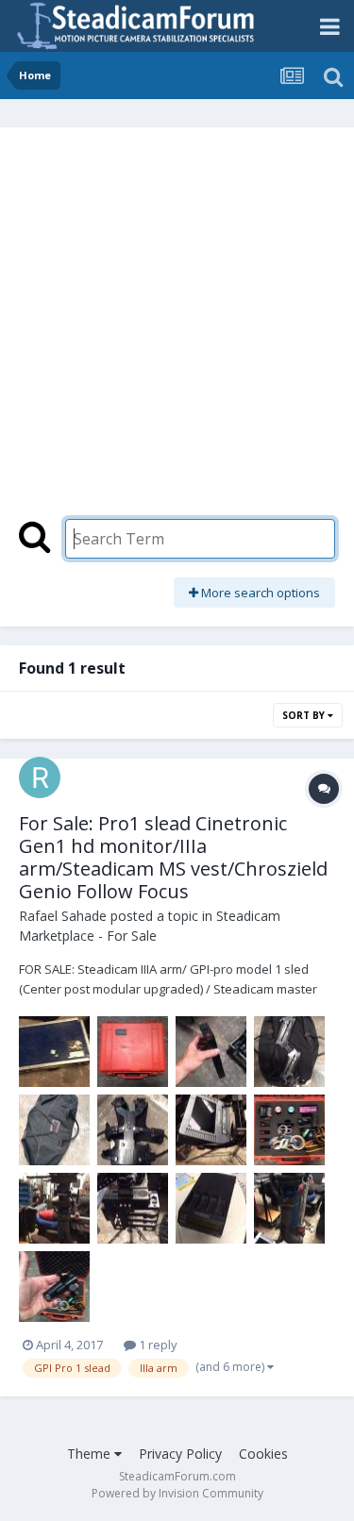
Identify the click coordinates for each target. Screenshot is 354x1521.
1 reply (156, 1344)
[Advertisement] (177, 333)
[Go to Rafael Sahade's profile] (39, 777)
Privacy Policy (180, 1453)
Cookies (263, 1453)
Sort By (305, 715)
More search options (259, 592)
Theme (90, 1453)
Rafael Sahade (63, 916)
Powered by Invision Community (177, 1493)
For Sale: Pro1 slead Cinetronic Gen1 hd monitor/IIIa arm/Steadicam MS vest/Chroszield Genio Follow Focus (173, 857)
